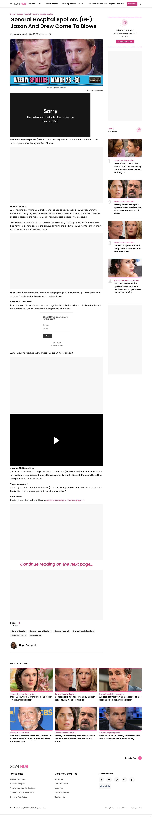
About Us (59, 779)
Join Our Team (61, 783)
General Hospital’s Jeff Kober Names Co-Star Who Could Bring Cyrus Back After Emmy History (31, 738)
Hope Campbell (20, 34)
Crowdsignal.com (57, 345)
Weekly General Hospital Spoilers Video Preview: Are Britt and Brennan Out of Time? (75, 738)
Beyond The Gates (116, 4)
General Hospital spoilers (83, 631)
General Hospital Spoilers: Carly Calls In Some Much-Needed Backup (127, 248)
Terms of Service (122, 808)
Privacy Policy (109, 808)
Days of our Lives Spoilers (124, 160)
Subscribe (132, 4)
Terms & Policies (62, 792)
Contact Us (60, 797)
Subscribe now (125, 41)
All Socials (105, 786)
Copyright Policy (136, 808)
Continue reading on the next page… (56, 564)
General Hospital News (19, 733)
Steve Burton (35, 635)
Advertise (59, 788)
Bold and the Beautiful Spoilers (126, 280)
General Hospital (51, 4)
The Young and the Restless (72, 4)
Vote (47, 336)
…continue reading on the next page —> (65, 500)
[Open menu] (11, 3)
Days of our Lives (35, 4)
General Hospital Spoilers (40, 631)
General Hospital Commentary (22, 694)
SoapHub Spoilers (19, 635)
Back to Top (130, 758)
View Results (56, 342)
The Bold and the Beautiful (96, 4)
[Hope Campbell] (14, 645)
